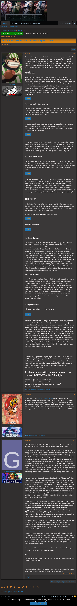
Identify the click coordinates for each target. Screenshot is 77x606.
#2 (74, 395)
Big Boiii (4, 36)
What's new (25, 23)
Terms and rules (54, 596)
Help (71, 596)
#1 (74, 53)
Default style (6, 596)
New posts (4, 27)
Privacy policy (64, 596)
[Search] (74, 23)
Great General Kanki (12, 472)
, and (38, 389)
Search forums (13, 27)
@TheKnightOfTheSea (45, 398)
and (36, 435)
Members (36, 23)
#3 (74, 441)
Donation (14, 23)
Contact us (45, 596)
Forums (5, 23)
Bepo (12, 426)
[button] (19, 23)
